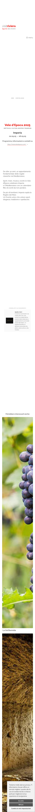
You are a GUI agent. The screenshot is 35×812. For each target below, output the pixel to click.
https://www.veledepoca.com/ (16, 144)
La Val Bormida (9, 630)
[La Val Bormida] (17, 522)
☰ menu (29, 38)
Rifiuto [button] (21, 804)
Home (12, 98)
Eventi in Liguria (20, 98)
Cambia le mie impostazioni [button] (21, 808)
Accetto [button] (21, 801)
